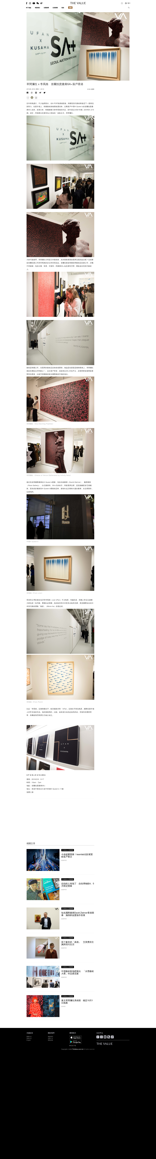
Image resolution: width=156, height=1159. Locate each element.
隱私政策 (50, 1040)
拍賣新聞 (46, 7)
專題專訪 (37, 7)
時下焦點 (28, 7)
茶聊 (70, 7)
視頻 (62, 7)
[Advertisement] (60, 816)
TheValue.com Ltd (77, 1049)
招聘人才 (50, 1038)
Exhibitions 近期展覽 (67, 850)
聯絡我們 (50, 1036)
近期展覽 (55, 7)
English (29, 1040)
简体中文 (29, 1038)
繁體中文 (29, 1036)
